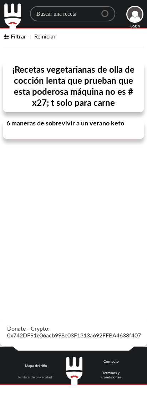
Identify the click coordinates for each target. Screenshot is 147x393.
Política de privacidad (35, 377)
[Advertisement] (73, 219)
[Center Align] (107, 10)
